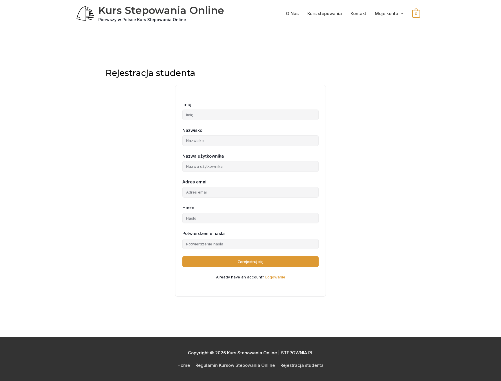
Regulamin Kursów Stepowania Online (235, 365)
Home (183, 365)
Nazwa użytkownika (203, 156)
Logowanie (275, 277)
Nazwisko (192, 130)
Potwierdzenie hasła (203, 233)
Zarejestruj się (250, 261)
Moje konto (386, 13)
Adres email (195, 182)
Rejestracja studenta (302, 365)
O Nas (292, 13)
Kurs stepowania (324, 13)
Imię (186, 104)
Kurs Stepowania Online (161, 10)
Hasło (188, 207)
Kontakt (358, 13)
